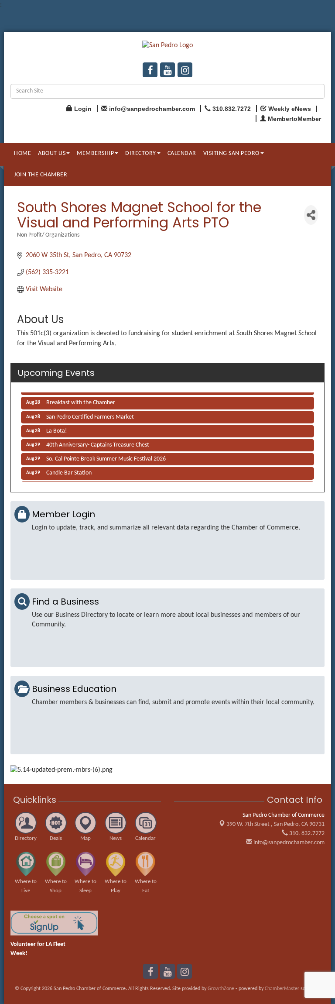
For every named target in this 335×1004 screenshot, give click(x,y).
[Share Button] (311, 215)
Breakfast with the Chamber (80, 401)
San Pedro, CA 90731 (275, 824)
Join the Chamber (40, 175)
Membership (95, 153)
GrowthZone (221, 988)
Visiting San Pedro (231, 153)
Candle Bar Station (69, 471)
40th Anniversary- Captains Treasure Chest (97, 443)
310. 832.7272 (306, 833)
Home (22, 153)
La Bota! (56, 429)
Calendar (182, 153)
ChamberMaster (282, 988)
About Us (51, 153)
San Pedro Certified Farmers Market (90, 415)
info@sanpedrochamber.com (288, 842)
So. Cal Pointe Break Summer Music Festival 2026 (106, 457)
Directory (140, 153)
